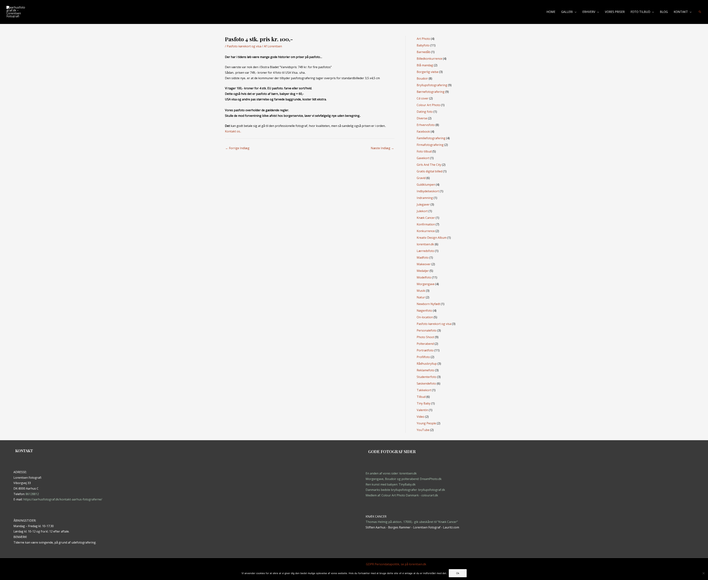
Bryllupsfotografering (432, 85)
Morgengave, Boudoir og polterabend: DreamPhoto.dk (404, 479)
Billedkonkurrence (429, 59)
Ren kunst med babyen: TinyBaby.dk (391, 484)
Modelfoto (424, 277)
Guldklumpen (426, 185)
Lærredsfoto (425, 251)
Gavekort (423, 158)
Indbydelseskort (428, 191)
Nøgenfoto (424, 311)
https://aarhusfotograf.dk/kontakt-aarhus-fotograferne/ (62, 499)
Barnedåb (423, 52)
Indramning (425, 198)
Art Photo (423, 39)
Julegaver (423, 204)
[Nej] (703, 573)
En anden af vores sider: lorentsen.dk (391, 473)
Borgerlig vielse (427, 72)
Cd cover (422, 98)
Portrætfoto (425, 350)
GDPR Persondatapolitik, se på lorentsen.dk (396, 564)
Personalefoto (427, 330)
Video (420, 417)
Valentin (422, 410)
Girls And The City (429, 165)
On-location (425, 317)
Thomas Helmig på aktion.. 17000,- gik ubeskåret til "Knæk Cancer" (412, 522)
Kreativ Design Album (432, 238)
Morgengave (426, 284)
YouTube (423, 430)
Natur (421, 297)
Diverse (422, 118)
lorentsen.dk (425, 244)
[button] (575, 12)
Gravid (421, 178)
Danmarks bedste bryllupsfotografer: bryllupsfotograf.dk (405, 490)
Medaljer (423, 271)
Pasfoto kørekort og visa (244, 46)
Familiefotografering (431, 138)
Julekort (422, 211)
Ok (457, 573)
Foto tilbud (424, 151)
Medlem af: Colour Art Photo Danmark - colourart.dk (402, 495)
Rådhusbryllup (427, 364)
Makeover (424, 264)
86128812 (32, 494)
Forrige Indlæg (237, 148)
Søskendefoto (426, 383)
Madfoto (423, 257)
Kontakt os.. (233, 131)
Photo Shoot (425, 337)
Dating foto (425, 112)
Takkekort (424, 390)
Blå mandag (425, 65)
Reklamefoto (425, 370)
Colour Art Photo (428, 105)
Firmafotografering (430, 145)
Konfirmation (426, 224)
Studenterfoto (426, 377)
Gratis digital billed (429, 171)
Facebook (423, 131)
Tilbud (421, 397)
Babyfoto (423, 45)
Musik (421, 291)
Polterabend (425, 344)
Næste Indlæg (382, 148)
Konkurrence (426, 231)
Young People (426, 423)
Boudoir (422, 78)
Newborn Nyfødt (428, 304)
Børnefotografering (431, 92)
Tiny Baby (424, 403)
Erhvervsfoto (426, 125)
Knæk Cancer (426, 218)
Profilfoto (423, 357)
